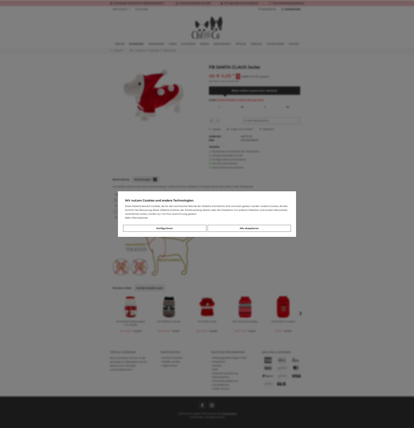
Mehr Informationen (136, 217)
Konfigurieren (164, 228)
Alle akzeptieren (249, 228)
